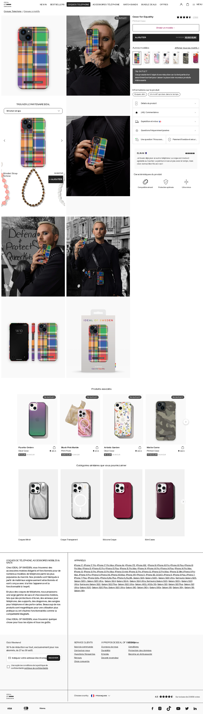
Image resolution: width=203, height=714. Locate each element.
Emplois (105, 654)
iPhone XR (131, 575)
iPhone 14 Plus (167, 568)
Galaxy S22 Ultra (126, 584)
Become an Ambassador (140, 654)
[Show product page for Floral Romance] (166, 58)
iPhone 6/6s (93, 578)
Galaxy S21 (162, 584)
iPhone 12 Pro (135, 572)
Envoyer (53, 658)
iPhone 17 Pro (89, 565)
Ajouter (55, 179)
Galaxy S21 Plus (175, 584)
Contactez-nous (82, 650)
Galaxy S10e (155, 587)
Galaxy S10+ (143, 587)
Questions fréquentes (84, 654)
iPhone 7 (190, 575)
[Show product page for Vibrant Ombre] (195, 58)
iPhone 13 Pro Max (105, 572)
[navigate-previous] (185, 421)
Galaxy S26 (138, 578)
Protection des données (140, 650)
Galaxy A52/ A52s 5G (145, 584)
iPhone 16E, (141, 565)
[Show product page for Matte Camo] (185, 58)
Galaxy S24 (110, 581)
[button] (176, 696)
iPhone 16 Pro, (163, 565)
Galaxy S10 (131, 587)
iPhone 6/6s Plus (108, 578)
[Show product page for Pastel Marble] (156, 58)
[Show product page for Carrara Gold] (176, 58)
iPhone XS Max (118, 575)
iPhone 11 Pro (85, 575)
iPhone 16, (152, 565)
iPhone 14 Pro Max (183, 568)
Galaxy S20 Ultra (116, 587)
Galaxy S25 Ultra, (95, 581)
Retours (78, 658)
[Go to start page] (7, 4)
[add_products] (54, 448)
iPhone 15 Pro (98, 568)
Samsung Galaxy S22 (90, 584)
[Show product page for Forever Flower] (146, 58)
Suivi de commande (83, 647)
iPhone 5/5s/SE (124, 578)
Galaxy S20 (85, 587)
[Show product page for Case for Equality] (137, 58)
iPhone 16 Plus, (177, 565)
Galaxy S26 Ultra (166, 578)
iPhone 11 (96, 575)
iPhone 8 (167, 575)
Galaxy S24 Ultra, (138, 581)
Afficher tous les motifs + (187, 48)
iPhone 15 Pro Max (128, 568)
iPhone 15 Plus (112, 568)
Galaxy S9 (167, 587)
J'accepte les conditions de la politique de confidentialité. (29, 667)
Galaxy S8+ (79, 591)
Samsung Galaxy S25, (186, 578)
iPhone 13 (78, 572)
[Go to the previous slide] (4, 140)
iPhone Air (119, 565)
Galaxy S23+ (174, 581)
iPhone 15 (87, 568)
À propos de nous (109, 647)
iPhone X (141, 575)
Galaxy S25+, (80, 581)
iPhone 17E (130, 565)
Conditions (133, 647)
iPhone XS (105, 575)
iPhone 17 (78, 565)
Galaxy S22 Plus (109, 584)
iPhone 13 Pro (90, 572)
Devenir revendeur (110, 658)
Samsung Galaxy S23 (157, 581)
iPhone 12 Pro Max (160, 572)
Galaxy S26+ (151, 578)
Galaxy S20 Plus (100, 587)
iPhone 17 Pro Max (105, 565)
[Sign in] (181, 4)
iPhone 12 (146, 572)
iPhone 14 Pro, (153, 568)
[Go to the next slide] (62, 140)
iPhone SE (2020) (154, 575)
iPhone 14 (142, 568)
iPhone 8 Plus (179, 575)
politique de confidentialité (36, 668)
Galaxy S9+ (178, 587)
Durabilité (105, 650)
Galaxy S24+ (123, 581)
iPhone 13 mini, (121, 572)
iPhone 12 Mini (176, 572)
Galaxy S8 (189, 587)
